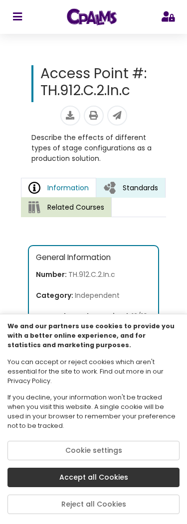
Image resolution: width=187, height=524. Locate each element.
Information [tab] (68, 188)
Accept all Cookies (93, 477)
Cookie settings (93, 450)
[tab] (131, 188)
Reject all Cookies (93, 504)
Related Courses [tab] (75, 207)
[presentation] (131, 187)
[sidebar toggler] (17, 17)
